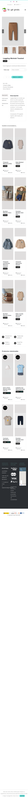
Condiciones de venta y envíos (14, 488)
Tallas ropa (6, 69)
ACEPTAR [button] (22, 795)
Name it (8, 89)
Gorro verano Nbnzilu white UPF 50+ (7, 389)
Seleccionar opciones (6, 171)
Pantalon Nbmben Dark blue (19, 213)
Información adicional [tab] (5, 99)
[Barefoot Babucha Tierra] (7, 193)
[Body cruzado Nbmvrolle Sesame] (20, 296)
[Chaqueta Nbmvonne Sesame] (20, 244)
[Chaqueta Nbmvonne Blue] (7, 144)
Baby (9, 85)
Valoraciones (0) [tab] (5, 104)
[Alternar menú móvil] (25, 9)
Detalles (10, 172)
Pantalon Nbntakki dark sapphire (20, 440)
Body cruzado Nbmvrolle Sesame (19, 315)
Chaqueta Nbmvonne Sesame (19, 263)
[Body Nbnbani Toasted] (20, 144)
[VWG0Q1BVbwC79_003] (14, 31)
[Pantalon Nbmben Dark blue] (20, 193)
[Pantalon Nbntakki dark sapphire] (20, 420)
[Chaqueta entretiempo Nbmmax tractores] (7, 244)
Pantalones (10, 87)
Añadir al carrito (17, 77)
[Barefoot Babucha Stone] (7, 296)
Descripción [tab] (5, 95)
